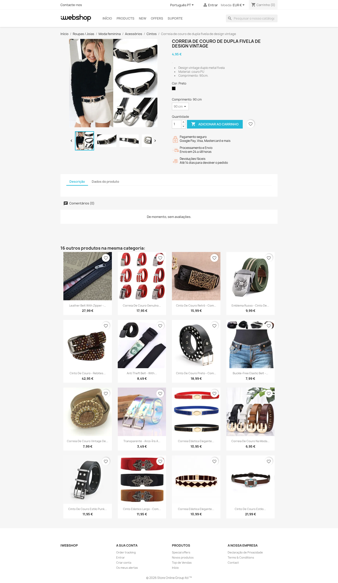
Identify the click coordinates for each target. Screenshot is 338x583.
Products (125, 18)
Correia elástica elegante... (196, 441)
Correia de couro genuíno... (142, 305)
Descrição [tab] (77, 181)
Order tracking (126, 552)
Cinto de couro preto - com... (196, 373)
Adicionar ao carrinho (215, 124)
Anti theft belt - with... (142, 373)
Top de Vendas (182, 562)
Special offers (181, 552)
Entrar (120, 557)
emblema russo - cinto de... (250, 305)
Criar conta (123, 562)
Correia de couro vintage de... (87, 441)
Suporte (175, 18)
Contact (233, 562)
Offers (157, 18)
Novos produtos (183, 557)
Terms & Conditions (241, 557)
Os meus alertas (127, 568)
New (142, 18)
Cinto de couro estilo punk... (87, 509)
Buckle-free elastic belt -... (250, 373)
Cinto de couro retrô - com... (196, 305)
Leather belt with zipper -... (87, 305)
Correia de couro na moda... (250, 441)
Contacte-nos (71, 5)
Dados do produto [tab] (105, 181)
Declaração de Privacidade (245, 552)
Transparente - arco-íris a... (141, 441)
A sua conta (127, 545)
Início (107, 18)
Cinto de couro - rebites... (88, 373)
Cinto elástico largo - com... (142, 509)
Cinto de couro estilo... (250, 509)
